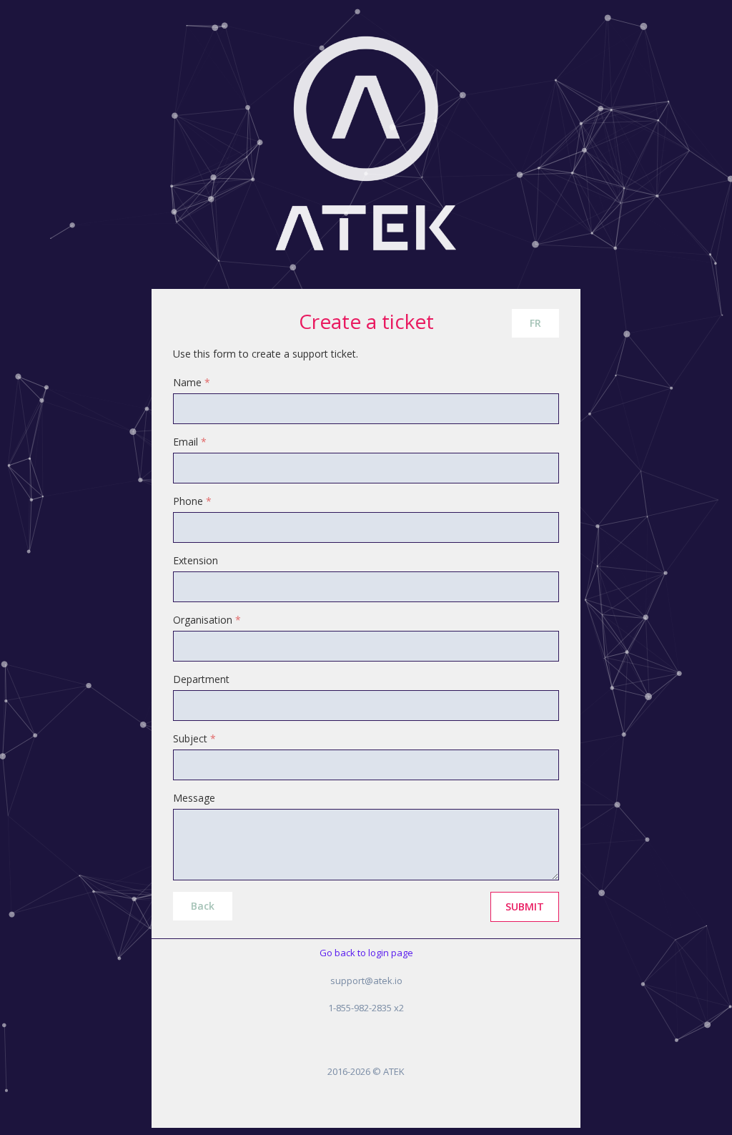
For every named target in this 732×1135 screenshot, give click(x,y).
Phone (192, 501)
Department (201, 679)
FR (535, 323)
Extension (195, 560)
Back (202, 906)
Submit (524, 906)
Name (191, 382)
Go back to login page (366, 952)
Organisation (207, 620)
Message (194, 798)
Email (190, 441)
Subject (194, 738)
